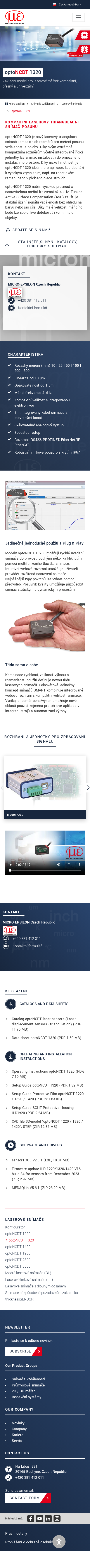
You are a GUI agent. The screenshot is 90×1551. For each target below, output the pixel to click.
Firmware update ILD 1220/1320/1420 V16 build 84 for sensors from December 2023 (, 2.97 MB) (46, 1174)
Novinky (18, 1423)
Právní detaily (16, 1533)
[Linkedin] (48, 1518)
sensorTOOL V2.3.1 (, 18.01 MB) (40, 1160)
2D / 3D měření (24, 1391)
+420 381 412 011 (32, 300)
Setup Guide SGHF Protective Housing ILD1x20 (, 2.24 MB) (43, 1110)
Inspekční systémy (26, 1397)
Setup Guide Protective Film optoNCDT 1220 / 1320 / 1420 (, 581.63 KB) (48, 1096)
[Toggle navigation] (79, 17)
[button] (59, 1541)
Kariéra (17, 1435)
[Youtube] (39, 1518)
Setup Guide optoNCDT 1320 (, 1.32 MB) (47, 1085)
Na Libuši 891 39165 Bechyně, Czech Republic (41, 1469)
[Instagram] (57, 1518)
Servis (17, 1440)
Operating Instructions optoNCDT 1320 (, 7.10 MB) (48, 1074)
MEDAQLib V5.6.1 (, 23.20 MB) (38, 1187)
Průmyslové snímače (28, 1385)
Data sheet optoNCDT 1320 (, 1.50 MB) (46, 1037)
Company (19, 1429)
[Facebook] (30, 1518)
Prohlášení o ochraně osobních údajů (35, 1542)
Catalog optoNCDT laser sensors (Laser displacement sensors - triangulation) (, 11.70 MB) (46, 1024)
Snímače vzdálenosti (28, 1379)
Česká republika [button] (68, 4)
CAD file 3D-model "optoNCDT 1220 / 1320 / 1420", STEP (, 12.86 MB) (47, 1124)
